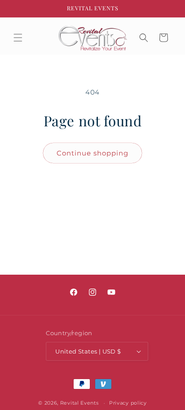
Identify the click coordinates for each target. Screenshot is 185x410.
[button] (18, 37)
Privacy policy (128, 403)
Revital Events (79, 403)
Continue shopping (92, 153)
